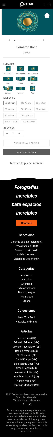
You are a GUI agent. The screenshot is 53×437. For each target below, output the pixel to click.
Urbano (27, 300)
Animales (26, 279)
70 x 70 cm (25, 109)
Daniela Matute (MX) (26, 350)
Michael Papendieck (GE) (26, 346)
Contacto (26, 223)
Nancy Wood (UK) (26, 380)
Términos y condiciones (26, 400)
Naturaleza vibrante (26, 321)
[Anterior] (9, 40)
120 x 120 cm (29, 121)
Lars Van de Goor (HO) (26, 363)
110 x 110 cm (11, 121)
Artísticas (26, 283)
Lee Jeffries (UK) (26, 338)
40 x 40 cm (25, 103)
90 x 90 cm (10, 115)
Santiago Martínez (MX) (26, 385)
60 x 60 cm (10, 109)
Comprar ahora (26, 152)
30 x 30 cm (10, 103)
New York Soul (26, 317)
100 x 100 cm (26, 115)
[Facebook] (23, 404)
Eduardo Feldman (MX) (26, 342)
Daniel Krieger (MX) (26, 359)
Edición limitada (26, 288)
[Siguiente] (43, 40)
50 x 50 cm (41, 103)
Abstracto (26, 275)
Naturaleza (26, 296)
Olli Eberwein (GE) (26, 355)
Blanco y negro (26, 292)
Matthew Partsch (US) (26, 376)
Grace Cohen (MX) (26, 367)
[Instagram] (30, 404)
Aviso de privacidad (26, 397)
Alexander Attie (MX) (26, 372)
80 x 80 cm (41, 109)
